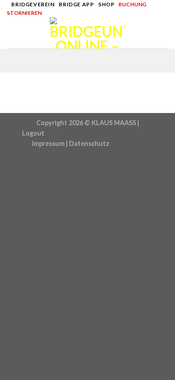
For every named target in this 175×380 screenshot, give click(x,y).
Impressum (48, 143)
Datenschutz (89, 143)
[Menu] (12, 33)
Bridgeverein (32, 4)
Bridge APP (76, 4)
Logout (33, 133)
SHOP (106, 4)
